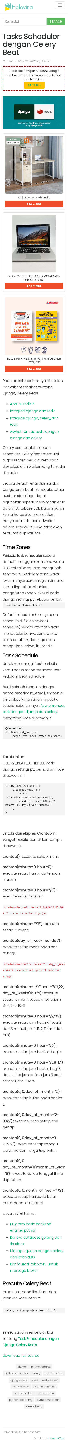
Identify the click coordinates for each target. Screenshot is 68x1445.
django (22, 1366)
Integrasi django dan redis (32, 411)
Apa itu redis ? (22, 404)
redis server (50, 1380)
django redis (18, 1380)
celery (36, 1373)
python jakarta (41, 1366)
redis (34, 1380)
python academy (20, 1400)
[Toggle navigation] (60, 5)
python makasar (48, 1400)
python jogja (20, 1386)
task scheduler (24, 1393)
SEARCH (56, 21)
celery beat (34, 1406)
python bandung (44, 1386)
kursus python (54, 1373)
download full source (21, 1355)
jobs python (46, 1393)
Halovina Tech (56, 1438)
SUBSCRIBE (34, 85)
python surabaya (16, 1373)
